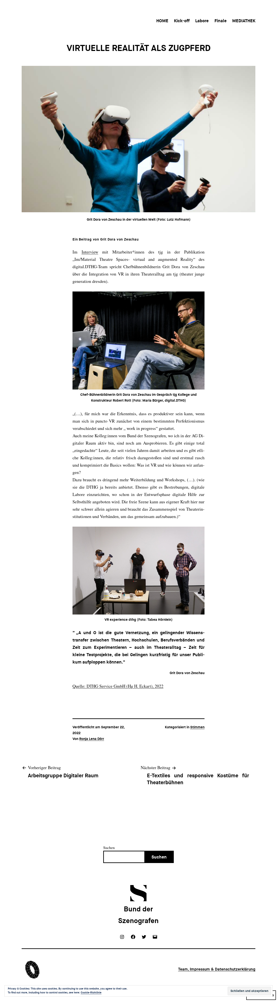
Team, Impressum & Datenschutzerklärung (216, 969)
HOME (162, 21)
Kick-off (182, 21)
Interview (90, 252)
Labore (202, 21)
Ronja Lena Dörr (91, 738)
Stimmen (197, 727)
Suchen (109, 847)
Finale (220, 21)
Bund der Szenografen (138, 915)
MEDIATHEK (243, 21)
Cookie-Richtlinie (91, 992)
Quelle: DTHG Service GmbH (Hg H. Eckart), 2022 (117, 686)
